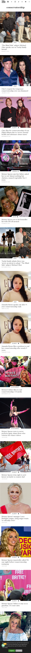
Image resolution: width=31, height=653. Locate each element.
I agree (12, 650)
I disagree (18, 650)
